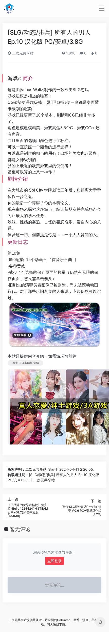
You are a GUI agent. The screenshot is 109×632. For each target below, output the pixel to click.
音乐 (60, 259)
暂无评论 (20, 529)
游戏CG (84, 128)
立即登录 (54, 561)
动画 (39, 259)
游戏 (13, 78)
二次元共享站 (22, 53)
